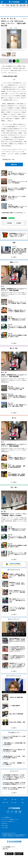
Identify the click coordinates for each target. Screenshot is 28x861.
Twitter (12, 811)
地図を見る (14, 164)
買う (18, 5)
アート (3, 28)
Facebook (8, 811)
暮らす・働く (22, 5)
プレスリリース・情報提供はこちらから (10, 819)
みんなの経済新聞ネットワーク (14, 842)
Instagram (16, 811)
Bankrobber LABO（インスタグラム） (13, 212)
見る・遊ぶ (13, 5)
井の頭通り (11, 28)
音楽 (6, 28)
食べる (7, 5)
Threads (20, 811)
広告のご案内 (5, 825)
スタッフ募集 (5, 827)
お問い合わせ (5, 823)
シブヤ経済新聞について (7, 817)
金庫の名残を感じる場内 (10, 76)
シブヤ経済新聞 (14, 2)
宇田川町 (15, 28)
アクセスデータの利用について (8, 821)
